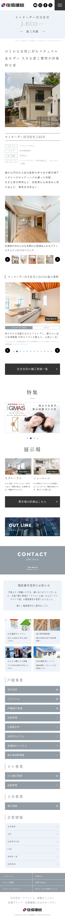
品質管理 (12, 717)
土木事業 (15, 796)
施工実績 (32, 40)
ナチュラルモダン (27, 146)
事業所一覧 (13, 857)
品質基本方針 (14, 842)
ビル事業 (15, 766)
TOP (16, 40)
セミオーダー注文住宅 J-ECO (25, 137)
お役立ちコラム (16, 736)
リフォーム (14, 699)
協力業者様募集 (16, 755)
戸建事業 (23, 40)
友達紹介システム (17, 746)
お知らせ (39, 876)
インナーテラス (26, 161)
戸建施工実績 (15, 708)
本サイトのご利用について (46, 889)
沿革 (10, 834)
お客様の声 (14, 727)
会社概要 (12, 827)
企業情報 (15, 817)
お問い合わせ (40, 882)
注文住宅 (41, 40)
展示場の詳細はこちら (32, 501)
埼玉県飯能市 (25, 151)
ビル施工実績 (15, 776)
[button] (7, 259)
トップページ (8, 876)
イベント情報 (8, 882)
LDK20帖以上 (41, 161)
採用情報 (12, 864)
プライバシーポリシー (12, 889)
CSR (10, 849)
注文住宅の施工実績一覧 (32, 369)
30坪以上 (24, 156)
